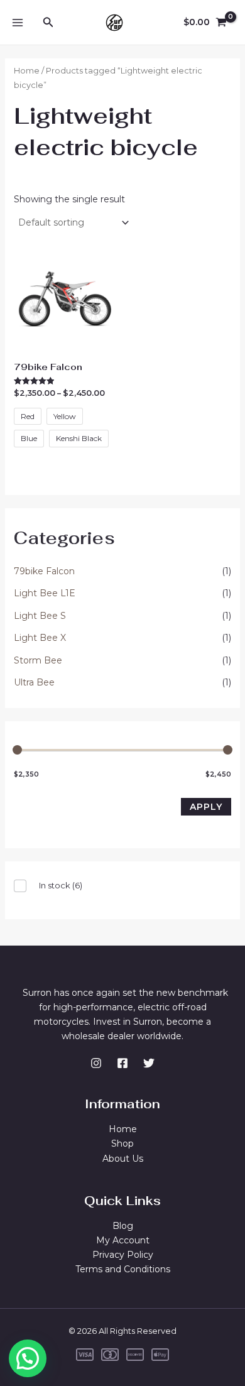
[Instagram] (96, 1063)
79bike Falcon (44, 571)
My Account (123, 1240)
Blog (122, 1225)
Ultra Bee (34, 682)
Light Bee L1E (44, 593)
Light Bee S (40, 615)
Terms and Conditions (122, 1269)
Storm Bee (38, 660)
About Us (122, 1158)
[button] (27, 1358)
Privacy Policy (122, 1254)
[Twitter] (149, 1063)
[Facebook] (122, 1063)
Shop (122, 1143)
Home (27, 70)
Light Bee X (40, 637)
